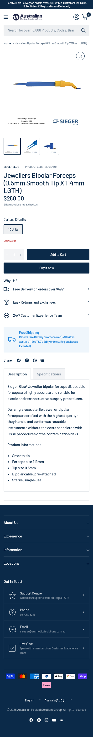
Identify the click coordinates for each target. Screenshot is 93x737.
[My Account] (76, 17)
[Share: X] (27, 360)
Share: (8, 360)
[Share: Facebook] (19, 360)
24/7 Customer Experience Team (37, 315)
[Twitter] (39, 720)
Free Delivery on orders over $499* (39, 289)
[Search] (83, 30)
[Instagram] (46, 720)
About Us (11, 522)
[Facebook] (31, 720)
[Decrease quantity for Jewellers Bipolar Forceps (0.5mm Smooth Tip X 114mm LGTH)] (7, 254)
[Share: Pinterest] (35, 360)
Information (13, 549)
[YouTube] (54, 720)
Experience (13, 536)
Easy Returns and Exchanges (34, 302)
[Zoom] (80, 56)
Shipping (8, 204)
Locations (12, 563)
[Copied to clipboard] (42, 360)
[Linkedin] (62, 720)
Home (7, 43)
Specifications (49, 374)
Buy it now (46, 268)
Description (17, 374)
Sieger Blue (11, 166)
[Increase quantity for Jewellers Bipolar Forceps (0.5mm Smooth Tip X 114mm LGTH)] (20, 254)
